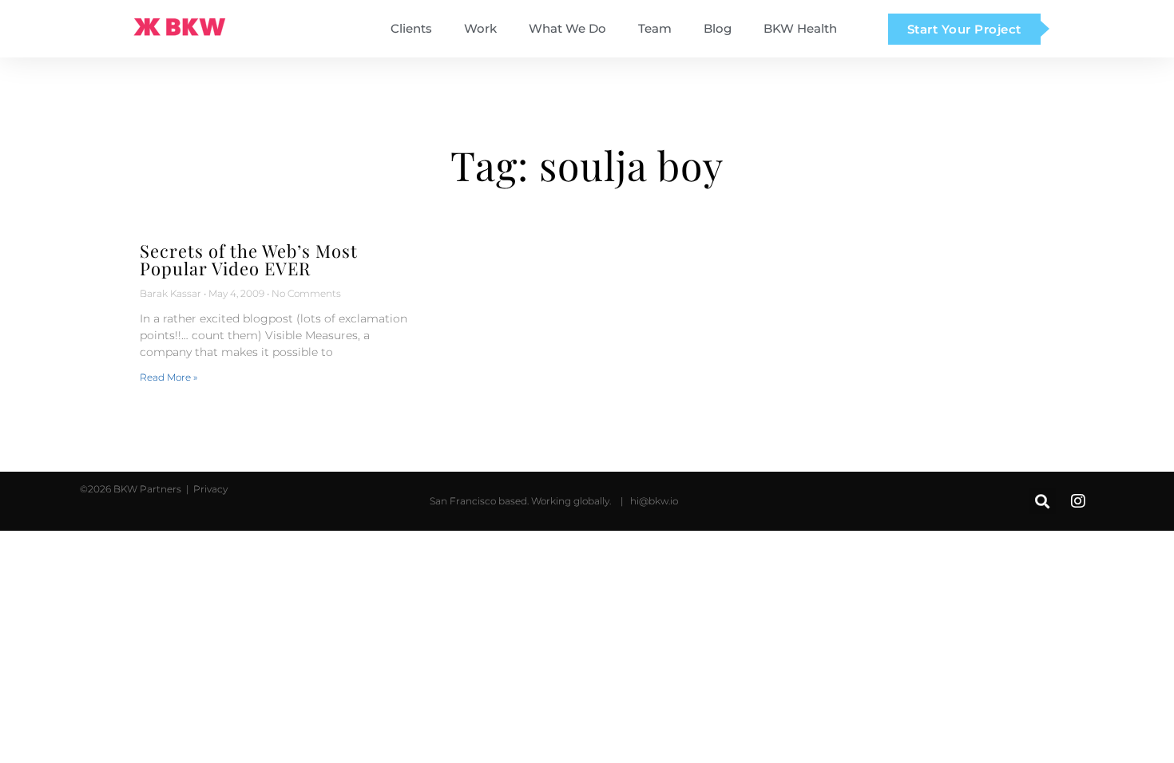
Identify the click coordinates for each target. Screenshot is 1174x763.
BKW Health (800, 29)
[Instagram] (1078, 501)
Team (655, 29)
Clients (411, 29)
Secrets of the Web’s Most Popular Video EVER (249, 259)
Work (480, 29)
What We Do (567, 29)
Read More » (168, 377)
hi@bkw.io (654, 501)
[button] (1042, 501)
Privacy (209, 489)
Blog (718, 29)
